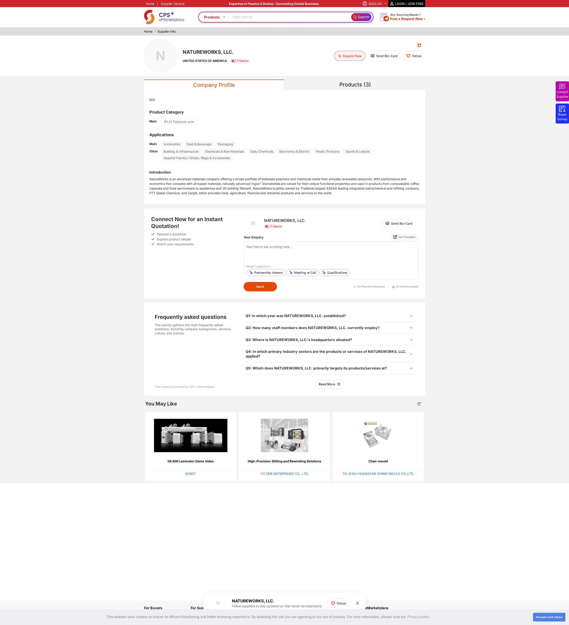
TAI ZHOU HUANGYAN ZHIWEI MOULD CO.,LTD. (378, 473)
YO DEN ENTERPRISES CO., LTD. (284, 473)
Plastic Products (327, 151)
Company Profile (214, 85)
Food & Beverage (198, 144)
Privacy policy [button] (418, 617)
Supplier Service (172, 4)
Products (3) (355, 84)
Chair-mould (378, 461)
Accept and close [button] (549, 617)
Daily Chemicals (261, 151)
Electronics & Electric (294, 151)
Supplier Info (166, 31)
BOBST (191, 473)
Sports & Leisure (357, 151)
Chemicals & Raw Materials (224, 151)
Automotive (172, 144)
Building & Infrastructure (181, 151)
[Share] (419, 45)
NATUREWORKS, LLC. (208, 52)
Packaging (225, 144)
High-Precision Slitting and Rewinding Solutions (284, 461)
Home (150, 4)
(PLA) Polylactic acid (179, 122)
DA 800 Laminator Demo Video (191, 461)
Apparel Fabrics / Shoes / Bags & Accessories (197, 158)
